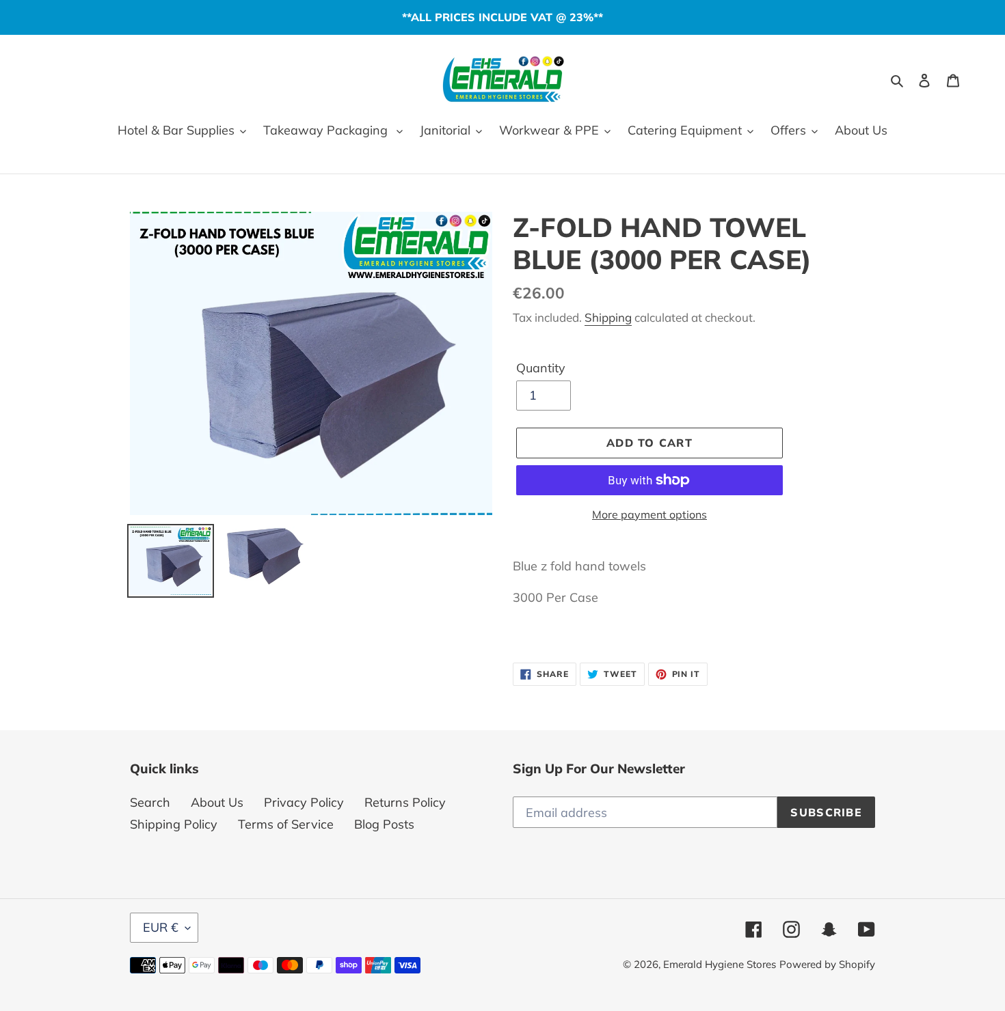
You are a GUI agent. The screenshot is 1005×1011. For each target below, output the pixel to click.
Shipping (608, 317)
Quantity (540, 368)
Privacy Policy (304, 802)
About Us (217, 802)
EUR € (160, 927)
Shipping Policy (173, 824)
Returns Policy (405, 802)
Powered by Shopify (827, 964)
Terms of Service (286, 824)
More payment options (649, 514)
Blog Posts (384, 824)
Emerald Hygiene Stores (719, 964)
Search (150, 802)
